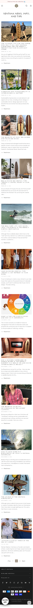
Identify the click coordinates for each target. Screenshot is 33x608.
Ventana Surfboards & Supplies (13, 599)
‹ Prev (9, 561)
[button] (26, 5)
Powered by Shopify (16, 601)
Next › (24, 561)
